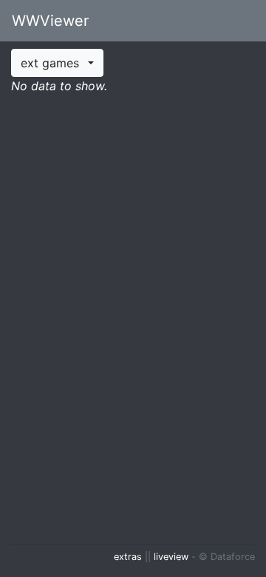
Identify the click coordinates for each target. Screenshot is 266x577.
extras (128, 556)
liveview (171, 556)
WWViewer (50, 21)
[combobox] (57, 63)
